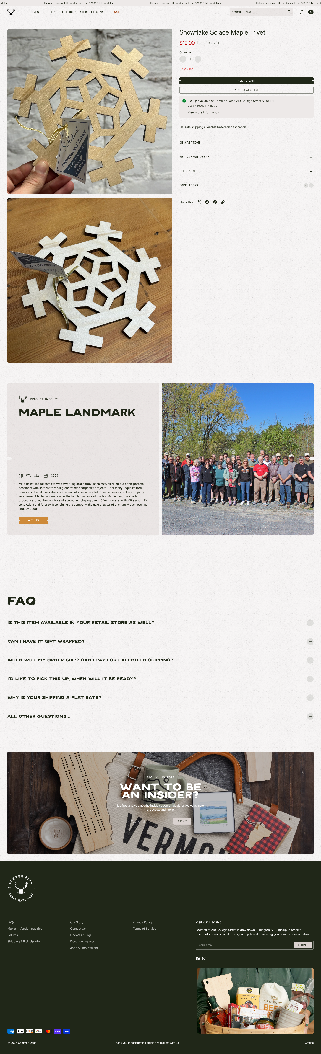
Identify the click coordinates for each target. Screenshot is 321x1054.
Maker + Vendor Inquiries (24, 928)
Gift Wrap (187, 171)
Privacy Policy (143, 922)
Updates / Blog (80, 935)
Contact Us (78, 928)
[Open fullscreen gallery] (165, 187)
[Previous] (306, 185)
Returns (12, 935)
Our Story (76, 922)
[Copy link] (222, 202)
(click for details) (43, 3)
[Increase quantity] (198, 59)
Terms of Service (144, 928)
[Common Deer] (11, 12)
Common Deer (27, 1042)
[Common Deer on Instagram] (204, 958)
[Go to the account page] (302, 12)
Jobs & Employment (84, 948)
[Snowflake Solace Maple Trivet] (89, 111)
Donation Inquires (82, 941)
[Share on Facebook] (207, 202)
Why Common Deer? (194, 157)
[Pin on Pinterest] (215, 202)
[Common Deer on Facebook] (198, 958)
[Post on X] (199, 202)
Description (189, 143)
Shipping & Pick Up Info (23, 941)
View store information (203, 112)
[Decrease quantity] (182, 59)
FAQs (10, 922)
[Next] (311, 185)
